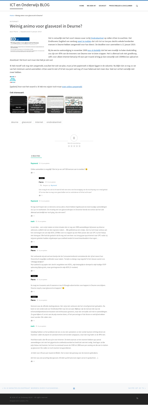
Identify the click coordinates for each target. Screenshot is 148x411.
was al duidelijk (94, 50)
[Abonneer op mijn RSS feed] (137, 398)
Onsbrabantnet (97, 38)
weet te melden (84, 41)
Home (12, 15)
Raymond (34, 163)
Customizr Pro (23, 401)
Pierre (16, 32)
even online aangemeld (72, 86)
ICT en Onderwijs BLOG (24, 397)
